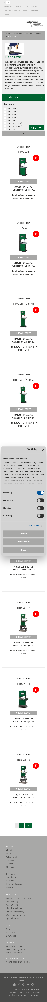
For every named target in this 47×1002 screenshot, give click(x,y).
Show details (33, 526)
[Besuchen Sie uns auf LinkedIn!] (27, 984)
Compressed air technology (18, 898)
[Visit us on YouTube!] (14, 984)
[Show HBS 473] (23, 167)
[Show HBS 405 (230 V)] (23, 319)
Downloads (8, 7)
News (8, 929)
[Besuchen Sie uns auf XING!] (23, 984)
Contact (34, 7)
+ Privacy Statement (18, 995)
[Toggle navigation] (5, 23)
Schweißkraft (12, 857)
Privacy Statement (30, 10)
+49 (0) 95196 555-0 (15, 959)
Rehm (8, 854)
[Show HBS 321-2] (23, 623)
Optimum (10, 874)
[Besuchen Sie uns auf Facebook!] (19, 984)
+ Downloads (14, 989)
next (28, 825)
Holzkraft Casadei (14, 884)
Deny (23, 550)
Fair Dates (10, 932)
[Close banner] (43, 450)
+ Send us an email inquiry (18, 962)
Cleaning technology (15, 908)
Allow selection (23, 542)
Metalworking (12, 905)
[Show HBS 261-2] (23, 774)
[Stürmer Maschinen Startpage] (34, 24)
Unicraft (9, 864)
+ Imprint (34, 995)
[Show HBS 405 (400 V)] (23, 395)
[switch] (40, 500)
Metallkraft (11, 877)
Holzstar (38, 34)
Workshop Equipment (16, 915)
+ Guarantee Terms (30, 989)
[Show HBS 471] (23, 243)
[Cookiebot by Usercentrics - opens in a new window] (28, 449)
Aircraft (9, 850)
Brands (28, 34)
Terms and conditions (12, 10)
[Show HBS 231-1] (23, 699)
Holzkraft (10, 881)
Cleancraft (10, 867)
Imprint (7, 14)
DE (4, 2)
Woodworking (12, 901)
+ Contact (12, 992)
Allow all (23, 534)
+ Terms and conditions (29, 992)
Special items (12, 918)
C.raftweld (10, 860)
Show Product (23, 181)
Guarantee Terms (22, 7)
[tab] (23, 97)
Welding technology (15, 912)
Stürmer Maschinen (13, 34)
